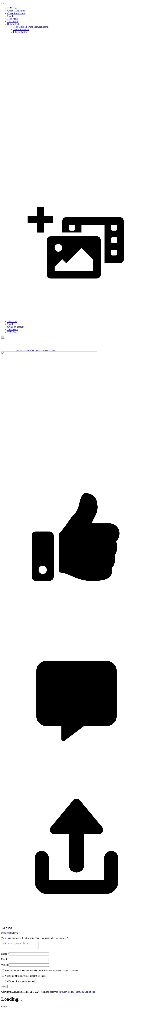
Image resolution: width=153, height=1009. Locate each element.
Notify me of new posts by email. (20, 981)
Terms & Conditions (85, 992)
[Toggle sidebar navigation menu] (2, 3)
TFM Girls (12, 8)
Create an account (15, 327)
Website (5, 965)
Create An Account (16, 13)
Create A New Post (16, 10)
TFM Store (12, 21)
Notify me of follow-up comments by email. (25, 976)
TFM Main (12, 18)
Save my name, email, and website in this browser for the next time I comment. (42, 970)
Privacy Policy (20, 32)
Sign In (10, 16)
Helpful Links (13, 24)
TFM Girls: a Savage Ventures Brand (30, 27)
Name (5, 953)
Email (5, 959)
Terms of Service (21, 29)
